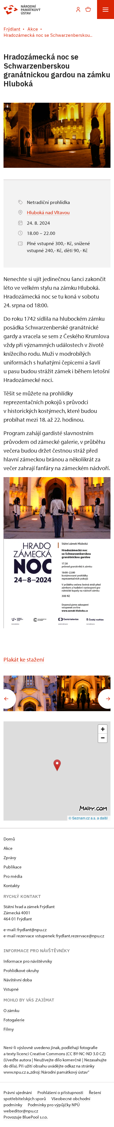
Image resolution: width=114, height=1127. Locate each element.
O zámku (11, 1010)
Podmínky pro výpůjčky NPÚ (54, 1104)
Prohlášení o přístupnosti (60, 1092)
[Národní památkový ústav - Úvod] (22, 10)
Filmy (9, 1029)
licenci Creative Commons (41, 1053)
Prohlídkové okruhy (21, 970)
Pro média (13, 876)
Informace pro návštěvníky (28, 961)
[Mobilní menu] (105, 9)
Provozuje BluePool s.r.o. (26, 1117)
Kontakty (12, 885)
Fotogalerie (14, 1020)
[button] (57, 765)
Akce (8, 848)
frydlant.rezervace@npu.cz (80, 935)
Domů (9, 839)
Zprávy (10, 857)
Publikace (13, 867)
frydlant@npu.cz (31, 929)
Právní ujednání (18, 1092)
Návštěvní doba (18, 980)
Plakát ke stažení (24, 659)
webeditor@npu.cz (21, 1111)
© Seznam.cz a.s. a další (88, 817)
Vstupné (11, 989)
